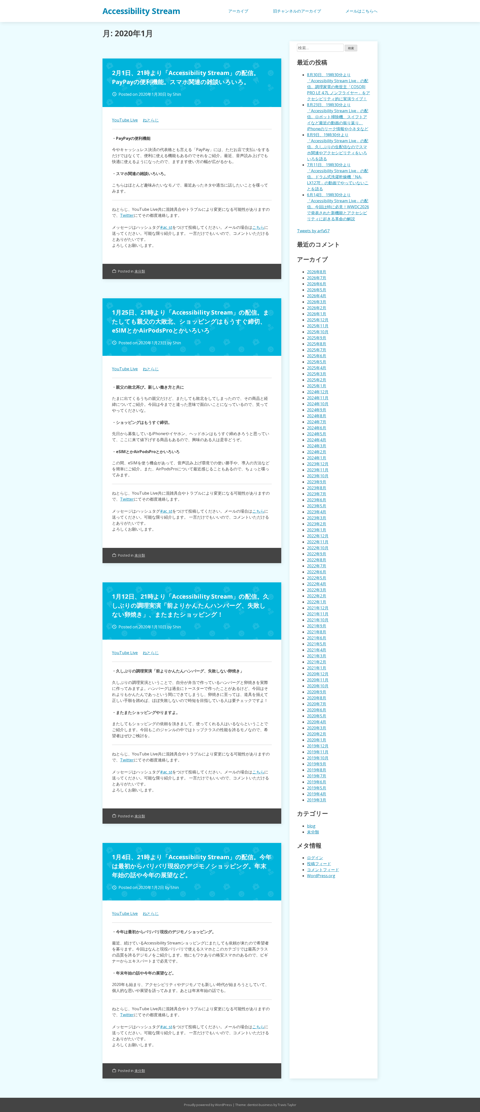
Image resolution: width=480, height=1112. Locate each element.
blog (311, 826)
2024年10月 (317, 404)
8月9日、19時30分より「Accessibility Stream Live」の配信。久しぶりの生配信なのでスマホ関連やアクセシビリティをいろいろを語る (337, 147)
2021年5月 (316, 644)
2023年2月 (316, 524)
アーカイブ (238, 11)
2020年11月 (317, 680)
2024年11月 (317, 398)
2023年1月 (316, 530)
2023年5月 (316, 506)
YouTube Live (125, 120)
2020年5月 (316, 716)
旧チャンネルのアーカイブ (297, 11)
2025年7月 (316, 350)
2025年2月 (316, 380)
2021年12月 (317, 608)
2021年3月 (316, 656)
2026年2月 (316, 308)
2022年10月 (317, 548)
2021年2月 (316, 662)
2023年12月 (317, 464)
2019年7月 (316, 776)
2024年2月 (316, 452)
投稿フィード (319, 863)
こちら (258, 227)
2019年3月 (316, 800)
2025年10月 (317, 332)
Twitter (127, 215)
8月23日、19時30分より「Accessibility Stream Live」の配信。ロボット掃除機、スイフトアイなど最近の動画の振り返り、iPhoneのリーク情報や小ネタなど (337, 117)
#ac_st (166, 227)
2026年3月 (316, 302)
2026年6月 (316, 284)
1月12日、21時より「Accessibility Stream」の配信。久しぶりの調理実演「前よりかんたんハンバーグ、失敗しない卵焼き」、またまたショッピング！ (190, 605)
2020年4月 (316, 722)
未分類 (139, 271)
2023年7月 (316, 494)
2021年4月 (316, 650)
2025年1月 (316, 386)
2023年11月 (317, 470)
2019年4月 (316, 794)
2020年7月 (316, 704)
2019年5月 (316, 788)
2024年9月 (316, 410)
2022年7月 (316, 566)
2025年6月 (316, 356)
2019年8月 (316, 770)
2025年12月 (317, 320)
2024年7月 (316, 422)
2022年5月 (316, 578)
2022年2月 (316, 596)
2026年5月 (316, 290)
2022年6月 (316, 572)
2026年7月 (316, 278)
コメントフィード (323, 869)
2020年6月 (316, 710)
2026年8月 (316, 272)
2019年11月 (317, 752)
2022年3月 (316, 590)
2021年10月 (317, 620)
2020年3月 (316, 728)
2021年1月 (316, 668)
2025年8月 (316, 344)
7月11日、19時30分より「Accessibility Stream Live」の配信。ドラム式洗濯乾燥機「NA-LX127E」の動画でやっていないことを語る (337, 177)
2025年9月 (316, 338)
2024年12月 (317, 392)
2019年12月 (317, 746)
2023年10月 (317, 476)
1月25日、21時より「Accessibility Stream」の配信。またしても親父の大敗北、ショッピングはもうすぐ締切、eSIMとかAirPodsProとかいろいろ (190, 321)
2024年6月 (316, 428)
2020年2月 (316, 734)
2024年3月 (316, 446)
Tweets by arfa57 (313, 231)
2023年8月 (316, 488)
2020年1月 (316, 740)
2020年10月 (317, 686)
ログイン (315, 857)
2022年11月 (317, 542)
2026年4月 (316, 296)
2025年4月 (316, 368)
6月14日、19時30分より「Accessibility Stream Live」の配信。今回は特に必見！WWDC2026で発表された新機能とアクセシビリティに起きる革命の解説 (338, 207)
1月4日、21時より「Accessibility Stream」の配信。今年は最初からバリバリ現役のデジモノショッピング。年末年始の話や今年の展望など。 (192, 866)
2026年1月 (316, 314)
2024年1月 (316, 458)
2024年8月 (316, 416)
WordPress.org (321, 875)
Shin (177, 94)
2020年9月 (316, 692)
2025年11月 (317, 326)
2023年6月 (316, 500)
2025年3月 (316, 374)
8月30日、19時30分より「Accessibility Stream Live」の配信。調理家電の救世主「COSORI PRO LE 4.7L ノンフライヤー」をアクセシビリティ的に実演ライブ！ (338, 87)
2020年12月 (317, 674)
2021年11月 (317, 614)
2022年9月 (316, 554)
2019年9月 (316, 764)
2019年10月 (317, 758)
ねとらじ (151, 120)
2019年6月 (316, 782)
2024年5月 (316, 434)
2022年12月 (317, 536)
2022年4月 (316, 584)
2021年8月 (316, 632)
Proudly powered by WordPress (208, 1104)
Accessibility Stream (141, 11)
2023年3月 (316, 518)
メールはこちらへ (362, 11)
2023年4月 (316, 512)
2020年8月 (316, 698)
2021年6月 (316, 638)
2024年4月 (316, 440)
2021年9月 (316, 626)
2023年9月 (316, 482)
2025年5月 (316, 362)
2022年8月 (316, 560)
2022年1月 (316, 602)
